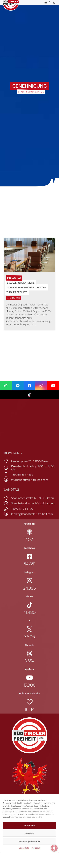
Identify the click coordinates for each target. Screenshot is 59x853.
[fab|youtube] (29, 678)
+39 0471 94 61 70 (22, 508)
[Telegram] (17, 385)
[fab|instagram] (29, 581)
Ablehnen (29, 833)
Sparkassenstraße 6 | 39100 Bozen (32, 498)
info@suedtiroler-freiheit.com (29, 480)
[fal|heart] (30, 702)
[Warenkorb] (54, 2)
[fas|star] (29, 532)
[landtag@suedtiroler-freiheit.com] (7, 514)
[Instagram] (41, 385)
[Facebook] (29, 385)
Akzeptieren (29, 825)
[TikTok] (29, 394)
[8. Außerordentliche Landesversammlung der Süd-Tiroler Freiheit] (29, 255)
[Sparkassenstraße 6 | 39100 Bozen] (7, 498)
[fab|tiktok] (29, 605)
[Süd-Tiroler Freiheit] (29, 735)
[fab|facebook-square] (29, 556)
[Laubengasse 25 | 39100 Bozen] (7, 461)
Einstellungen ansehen (30, 841)
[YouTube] (53, 385)
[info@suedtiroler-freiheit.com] (7, 480)
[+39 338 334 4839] (7, 474)
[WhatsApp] (6, 385)
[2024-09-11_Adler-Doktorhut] (29, 775)
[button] (46, 2)
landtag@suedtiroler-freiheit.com (32, 514)
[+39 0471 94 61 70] (7, 509)
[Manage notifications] (54, 848)
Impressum (36, 848)
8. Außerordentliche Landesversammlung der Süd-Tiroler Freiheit (26, 287)
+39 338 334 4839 (22, 474)
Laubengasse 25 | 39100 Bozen (30, 461)
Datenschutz (24, 848)
